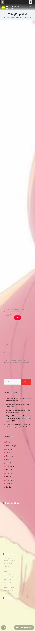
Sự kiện (8, 487)
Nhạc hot (9, 470)
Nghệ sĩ (8, 463)
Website (6, 353)
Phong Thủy (9, 483)
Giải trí (8, 452)
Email (5, 346)
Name (5, 338)
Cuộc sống (9, 449)
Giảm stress (10, 456)
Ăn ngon (8, 442)
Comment (7, 316)
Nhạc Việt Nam (10, 480)
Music (8, 459)
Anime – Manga (11, 446)
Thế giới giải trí (17, 14)
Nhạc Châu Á (10, 466)
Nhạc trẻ (8, 477)
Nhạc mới (9, 473)
